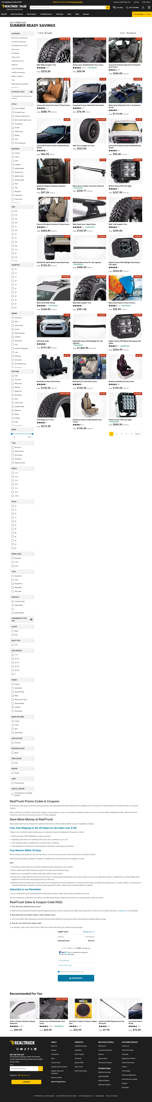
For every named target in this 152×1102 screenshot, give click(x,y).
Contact (136, 2)
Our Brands (55, 1054)
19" (16, 284)
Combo (17, 721)
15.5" (16, 488)
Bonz (16, 399)
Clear (16, 763)
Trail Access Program (105, 1062)
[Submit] (40, 1068)
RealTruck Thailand (104, 1085)
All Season (18, 459)
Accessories (18, 124)
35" (16, 226)
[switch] (22, 91)
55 (15, 513)
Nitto (16, 321)
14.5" (16, 484)
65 (15, 521)
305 (16, 222)
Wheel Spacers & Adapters (20, 84)
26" (16, 300)
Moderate (18, 558)
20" (16, 288)
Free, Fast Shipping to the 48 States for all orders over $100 (43, 828)
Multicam (18, 410)
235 (16, 261)
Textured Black (19, 703)
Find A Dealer (126, 1071)
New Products (31, 14)
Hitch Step (18, 591)
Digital (17, 414)
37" (16, 234)
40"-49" (17, 666)
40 (15, 536)
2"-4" (16, 655)
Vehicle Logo (19, 131)
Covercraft (18, 360)
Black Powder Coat (21, 699)
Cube (16, 580)
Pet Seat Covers (20, 112)
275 (16, 215)
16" (16, 273)
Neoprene (18, 191)
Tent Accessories (20, 143)
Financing (125, 1054)
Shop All (4, 14)
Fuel (16, 344)
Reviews (101, 1054)
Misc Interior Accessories (20, 38)
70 (15, 510)
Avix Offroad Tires (20, 364)
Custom (17, 684)
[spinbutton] (14, 437)
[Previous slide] (12, 1014)
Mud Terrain (18, 455)
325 (16, 242)
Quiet (16, 566)
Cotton (17, 157)
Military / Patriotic (17, 76)
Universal (18, 743)
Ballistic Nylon (19, 176)
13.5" (16, 480)
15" (16, 269)
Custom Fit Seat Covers (22, 116)
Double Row (18, 583)
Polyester (18, 164)
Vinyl (16, 139)
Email (12, 1064)
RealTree (17, 387)
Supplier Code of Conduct (59, 1067)
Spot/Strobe (19, 732)
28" (16, 304)
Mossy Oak (18, 383)
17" (16, 277)
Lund (16, 352)
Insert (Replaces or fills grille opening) (23, 794)
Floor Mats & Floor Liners (20, 45)
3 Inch (17, 496)
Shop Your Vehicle (17, 14)
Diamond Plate (19, 692)
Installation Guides (81, 1046)
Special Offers (79, 1062)
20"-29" (17, 659)
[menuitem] (4, 14)
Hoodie (17, 127)
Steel (16, 184)
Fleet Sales (125, 1087)
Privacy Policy (55, 1062)
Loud (16, 562)
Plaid (16, 422)
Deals (77, 14)
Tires (13, 80)
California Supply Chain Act (86, 1096)
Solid (16, 376)
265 (16, 219)
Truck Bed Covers (46, 14)
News (53, 1058)
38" (16, 253)
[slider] (11, 434)
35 (15, 544)
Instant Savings (20, 601)
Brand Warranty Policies (129, 1079)
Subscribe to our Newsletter (25, 889)
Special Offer (19, 605)
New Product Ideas (81, 1071)
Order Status (146, 2)
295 (16, 230)
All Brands (78, 1058)
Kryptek (17, 418)
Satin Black (18, 688)
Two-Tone (18, 379)
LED (16, 645)
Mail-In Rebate (19, 613)
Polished (17, 707)
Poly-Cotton (18, 199)
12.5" (16, 476)
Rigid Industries (20, 333)
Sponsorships (102, 1058)
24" (16, 296)
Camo (17, 161)
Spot (16, 729)
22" (16, 292)
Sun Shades (15, 53)
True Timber (18, 426)
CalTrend (17, 337)
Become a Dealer (56, 1077)
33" (16, 238)
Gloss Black (18, 711)
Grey (16, 635)
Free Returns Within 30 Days (25, 850)
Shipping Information (128, 1058)
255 (16, 246)
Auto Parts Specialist (21, 348)
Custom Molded (20, 108)
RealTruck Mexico (104, 1080)
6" (15, 674)
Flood (16, 725)
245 (16, 257)
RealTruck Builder (77, 2)
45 (15, 529)
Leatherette (18, 195)
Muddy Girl (18, 391)
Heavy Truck (79, 1067)
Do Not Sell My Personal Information (66, 1096)
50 (15, 525)
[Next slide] (140, 1014)
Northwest (18, 318)
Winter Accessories (18, 61)
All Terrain (18, 447)
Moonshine (18, 395)
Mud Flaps (15, 88)
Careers (53, 1050)
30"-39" (17, 662)
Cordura (17, 153)
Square (17, 773)
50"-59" (17, 670)
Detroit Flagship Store (58, 1081)
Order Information (127, 1050)
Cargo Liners (16, 57)
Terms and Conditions (112, 1096)
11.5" (16, 473)
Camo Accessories (17, 68)
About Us (54, 1046)
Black (16, 631)
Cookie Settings (99, 1096)
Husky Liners (19, 325)
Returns (124, 1067)
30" (16, 307)
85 (15, 548)
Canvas (17, 203)
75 (15, 517)
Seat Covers (15, 49)
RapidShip (78, 1050)
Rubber (17, 135)
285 (16, 211)
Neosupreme (19, 172)
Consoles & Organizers (19, 42)
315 (16, 249)
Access (17, 329)
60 (15, 506)
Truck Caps (59, 14)
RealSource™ (102, 1046)
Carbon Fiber (19, 403)
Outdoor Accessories (18, 72)
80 (15, 533)
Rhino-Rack (18, 341)
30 (15, 540)
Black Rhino (18, 367)
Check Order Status (128, 1062)
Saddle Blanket (19, 168)
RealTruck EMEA (103, 1076)
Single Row (18, 576)
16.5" (16, 492)
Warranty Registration (129, 1075)
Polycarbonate (19, 783)
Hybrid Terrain (19, 451)
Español (124, 1083)
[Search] (108, 7)
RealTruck (15, 65)
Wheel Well (18, 587)
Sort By (122, 33)
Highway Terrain (20, 463)
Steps (69, 14)
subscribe (121, 911)
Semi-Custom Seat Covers (23, 120)
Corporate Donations (105, 1050)
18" (16, 281)
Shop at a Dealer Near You (122, 2)
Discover (86, 14)
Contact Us (125, 1046)
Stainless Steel (19, 180)
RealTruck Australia (104, 1072)
